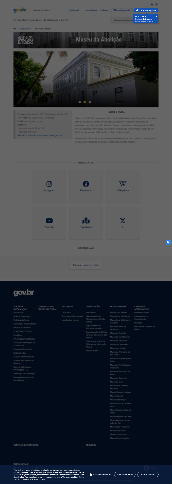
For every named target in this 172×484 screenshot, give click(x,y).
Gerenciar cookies (102, 474)
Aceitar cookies (148, 474)
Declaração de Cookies (35, 479)
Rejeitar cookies (125, 474)
